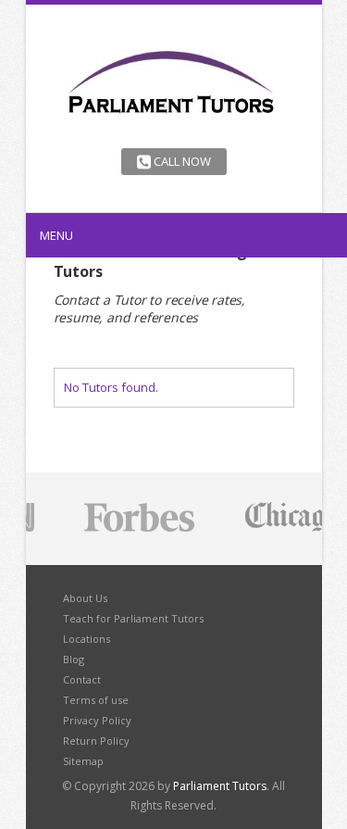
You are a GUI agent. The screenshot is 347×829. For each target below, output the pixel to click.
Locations (86, 639)
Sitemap (83, 761)
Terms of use (96, 700)
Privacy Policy (97, 720)
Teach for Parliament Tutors (133, 618)
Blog (73, 659)
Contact (82, 679)
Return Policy (96, 740)
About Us (85, 598)
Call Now (181, 161)
